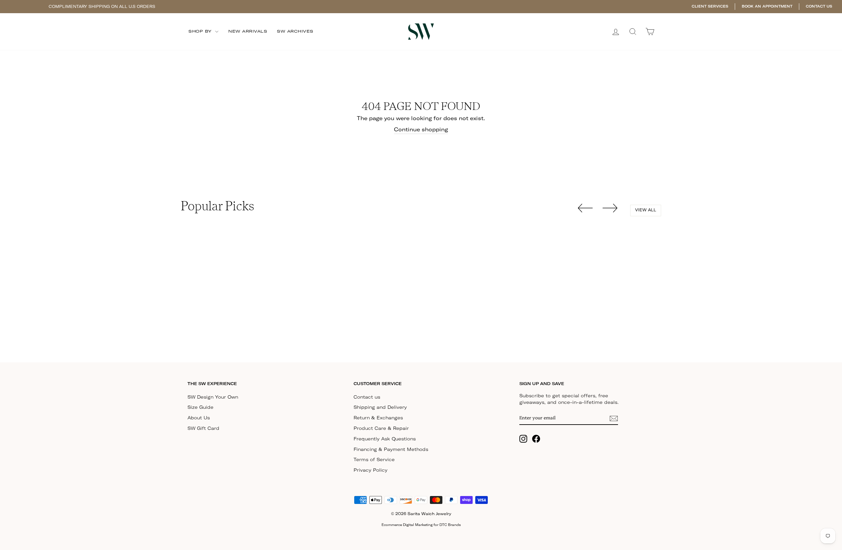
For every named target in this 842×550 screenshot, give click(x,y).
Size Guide (200, 407)
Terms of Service (374, 460)
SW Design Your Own (212, 397)
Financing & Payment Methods (391, 449)
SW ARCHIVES (295, 31)
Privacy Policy (370, 470)
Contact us (367, 397)
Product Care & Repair (381, 428)
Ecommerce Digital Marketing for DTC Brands (421, 525)
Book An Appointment (767, 6)
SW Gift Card (203, 428)
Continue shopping (421, 129)
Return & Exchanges (378, 418)
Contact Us (819, 6)
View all (645, 210)
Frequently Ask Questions (385, 439)
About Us (198, 418)
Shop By (200, 31)
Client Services (710, 6)
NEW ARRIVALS (247, 31)
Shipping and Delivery (380, 407)
